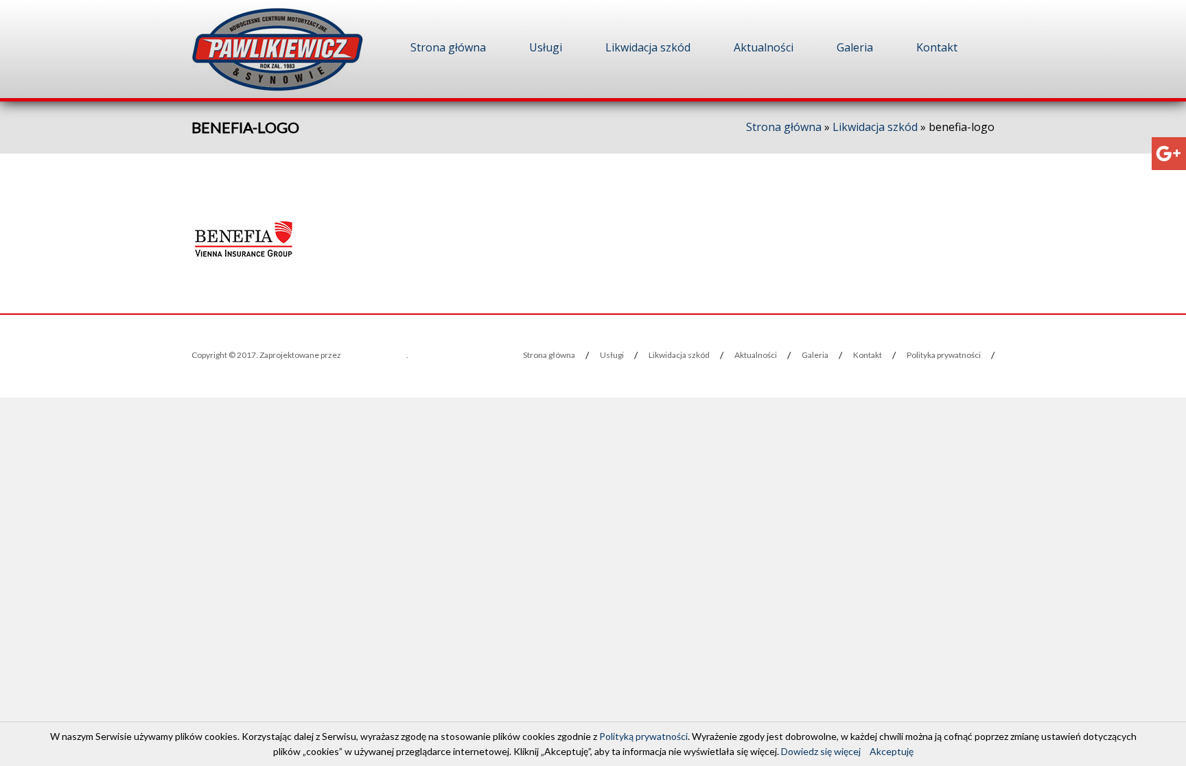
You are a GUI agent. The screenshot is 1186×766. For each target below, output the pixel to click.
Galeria (855, 47)
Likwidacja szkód (647, 47)
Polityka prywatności (944, 355)
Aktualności (763, 47)
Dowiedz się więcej (821, 751)
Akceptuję (892, 751)
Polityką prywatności (643, 736)
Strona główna (448, 47)
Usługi (545, 47)
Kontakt (936, 47)
